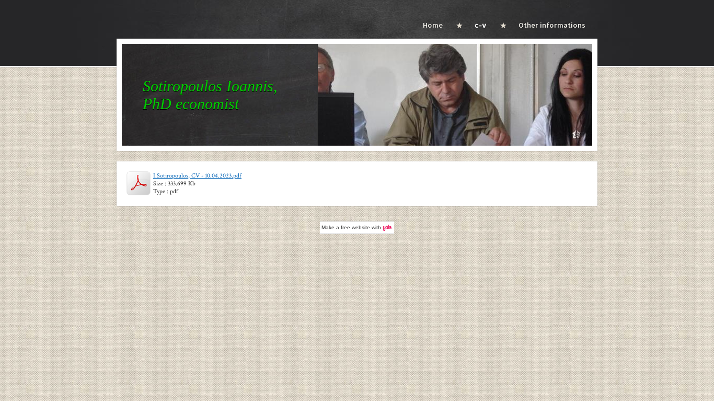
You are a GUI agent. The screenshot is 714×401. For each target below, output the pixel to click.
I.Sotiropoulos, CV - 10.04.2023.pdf (197, 176)
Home (433, 25)
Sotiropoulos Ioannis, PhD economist (210, 94)
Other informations (552, 25)
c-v (481, 25)
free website (355, 227)
